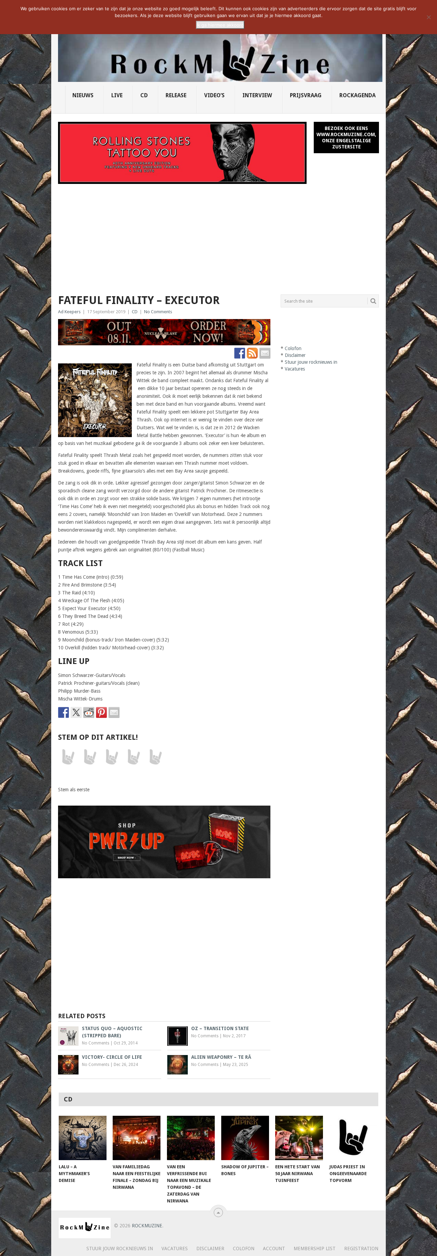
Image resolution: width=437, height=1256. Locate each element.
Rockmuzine (147, 1225)
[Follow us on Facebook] (239, 353)
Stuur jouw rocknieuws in (311, 362)
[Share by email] (114, 712)
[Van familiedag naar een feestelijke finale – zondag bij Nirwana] (136, 1138)
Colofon (293, 348)
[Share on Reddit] (88, 712)
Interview (257, 95)
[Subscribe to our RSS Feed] (252, 353)
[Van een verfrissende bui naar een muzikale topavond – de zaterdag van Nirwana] (191, 1138)
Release (176, 95)
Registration (361, 1248)
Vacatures (295, 369)
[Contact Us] (264, 353)
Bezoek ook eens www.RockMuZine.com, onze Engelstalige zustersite (346, 137)
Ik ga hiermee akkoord (220, 25)
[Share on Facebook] (63, 712)
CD (144, 95)
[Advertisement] (218, 235)
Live (117, 95)
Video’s (214, 95)
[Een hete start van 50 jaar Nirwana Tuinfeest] (299, 1138)
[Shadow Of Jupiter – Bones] (245, 1138)
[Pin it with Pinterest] (101, 712)
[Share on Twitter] (76, 712)
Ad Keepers (69, 311)
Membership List (315, 1248)
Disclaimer (295, 355)
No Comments (158, 311)
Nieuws (83, 95)
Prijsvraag (306, 95)
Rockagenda (357, 95)
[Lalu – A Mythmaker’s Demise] (83, 1138)
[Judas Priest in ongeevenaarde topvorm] (353, 1138)
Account (274, 1248)
